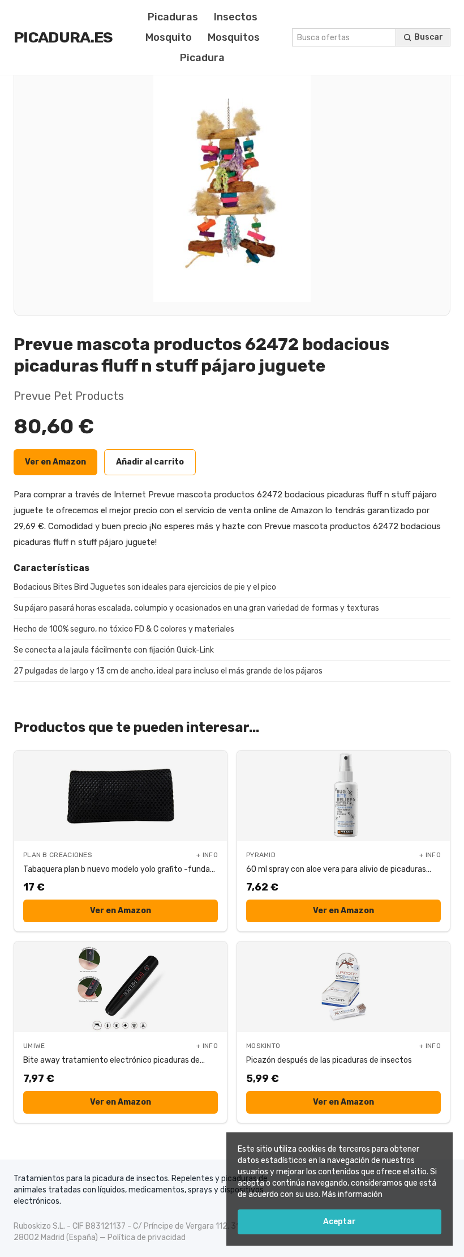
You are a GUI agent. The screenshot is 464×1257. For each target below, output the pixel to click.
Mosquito (168, 37)
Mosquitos (234, 37)
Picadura (202, 58)
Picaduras (173, 17)
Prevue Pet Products (69, 396)
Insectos (235, 17)
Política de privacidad (147, 1237)
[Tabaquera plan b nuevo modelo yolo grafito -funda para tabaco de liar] (120, 796)
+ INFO (207, 855)
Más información (352, 1194)
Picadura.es (63, 37)
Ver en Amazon (55, 462)
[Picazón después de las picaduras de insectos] (343, 986)
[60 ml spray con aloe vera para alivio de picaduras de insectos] (343, 796)
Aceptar (339, 1221)
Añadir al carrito (150, 462)
